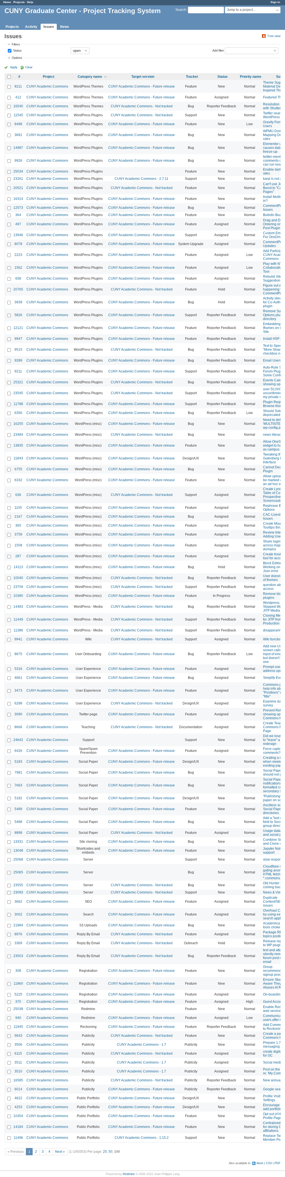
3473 (18, 690)
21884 (18, 925)
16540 (18, 106)
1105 (18, 508)
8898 (18, 833)
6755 (18, 469)
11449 (18, 619)
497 (18, 224)
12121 (18, 328)
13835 (18, 445)
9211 (18, 371)
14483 (18, 607)
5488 (18, 822)
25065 (18, 872)
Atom (259, 1163)
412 (18, 97)
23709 (18, 587)
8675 (18, 654)
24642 (18, 740)
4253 (18, 1107)
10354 (18, 1116)
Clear (29, 67)
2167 (18, 517)
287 (18, 556)
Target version (142, 77)
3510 (18, 1071)
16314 (18, 199)
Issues (48, 27)
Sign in (275, 2)
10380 (18, 596)
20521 (18, 188)
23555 (18, 885)
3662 (18, 902)
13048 (18, 851)
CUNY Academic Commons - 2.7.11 (141, 179)
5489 (18, 809)
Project (48, 77)
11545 (18, 115)
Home (7, 2)
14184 (18, 1127)
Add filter (218, 50)
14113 (18, 567)
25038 (18, 1009)
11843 (18, 458)
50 (110, 1152)
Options (17, 57)
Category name (90, 77)
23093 (18, 892)
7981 (18, 772)
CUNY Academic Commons (47, 86)
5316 (18, 669)
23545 (18, 393)
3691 (18, 135)
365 (18, 525)
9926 (18, 161)
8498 (18, 124)
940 (18, 1018)
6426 (18, 751)
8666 (18, 727)
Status (17, 50)
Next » (60, 1152)
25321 (18, 382)
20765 (18, 289)
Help (30, 2)
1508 (18, 545)
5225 (18, 994)
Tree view (274, 36)
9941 (18, 639)
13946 (18, 235)
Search (180, 10)
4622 (18, 1098)
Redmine (129, 1174)
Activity (31, 27)
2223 (18, 255)
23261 (18, 179)
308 (18, 971)
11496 (18, 1138)
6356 (18, 413)
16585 (18, 1080)
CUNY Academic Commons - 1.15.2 (142, 1138)
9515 (18, 350)
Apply (14, 67)
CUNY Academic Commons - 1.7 (141, 1045)
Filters (16, 44)
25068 (18, 859)
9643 (18, 1036)
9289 (18, 360)
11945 (18, 1027)
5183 (18, 762)
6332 (18, 480)
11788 (18, 404)
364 (18, 215)
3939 (18, 302)
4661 (18, 678)
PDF (277, 1163)
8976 (18, 934)
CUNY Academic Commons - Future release (141, 86)
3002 (18, 914)
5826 (18, 315)
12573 (18, 208)
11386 (18, 630)
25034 (18, 171)
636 (18, 495)
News (64, 27)
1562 (18, 268)
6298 (18, 703)
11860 (18, 983)
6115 (18, 1053)
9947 (18, 339)
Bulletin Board (273, 215)
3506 (18, 1045)
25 (105, 1152)
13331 (18, 842)
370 (18, 1002)
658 (18, 278)
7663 (18, 785)
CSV (269, 1163)
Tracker (192, 77)
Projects (19, 2)
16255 (18, 424)
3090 (18, 714)
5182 (18, 798)
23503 (18, 956)
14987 (18, 148)
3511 (18, 1062)
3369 (18, 943)
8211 (18, 86)
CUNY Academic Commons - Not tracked (142, 106)
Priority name (250, 77)
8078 (18, 244)
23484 (18, 435)
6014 (18, 1089)
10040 (18, 578)
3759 (18, 534)
